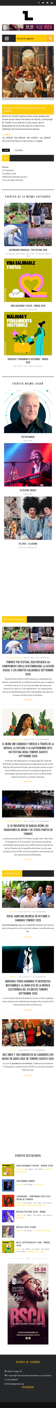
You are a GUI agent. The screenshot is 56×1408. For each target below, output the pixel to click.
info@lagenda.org (15, 1383)
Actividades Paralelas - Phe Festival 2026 (28, 250)
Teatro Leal (40, 1185)
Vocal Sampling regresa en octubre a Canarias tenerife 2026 (28, 918)
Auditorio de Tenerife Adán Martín (30, 1205)
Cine (18, 1249)
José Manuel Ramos (25, 1180)
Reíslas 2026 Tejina (26, 1226)
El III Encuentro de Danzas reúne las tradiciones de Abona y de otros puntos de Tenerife (28, 830)
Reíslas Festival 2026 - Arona (31, 1211)
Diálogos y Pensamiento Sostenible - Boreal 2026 (28, 360)
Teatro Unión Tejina (42, 1231)
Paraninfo (20, 1218)
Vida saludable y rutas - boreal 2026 (28, 305)
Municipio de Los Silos (36, 1252)
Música (13, 912)
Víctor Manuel (28, 437)
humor (18, 1215)
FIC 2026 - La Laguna (28, 543)
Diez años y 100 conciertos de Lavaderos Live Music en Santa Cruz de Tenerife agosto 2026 (28, 1057)
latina (18, 1185)
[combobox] (35, 38)
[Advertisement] (28, 583)
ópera (18, 1203)
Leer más (28, 699)
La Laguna (6, 134)
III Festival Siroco (28, 490)
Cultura (18, 150)
